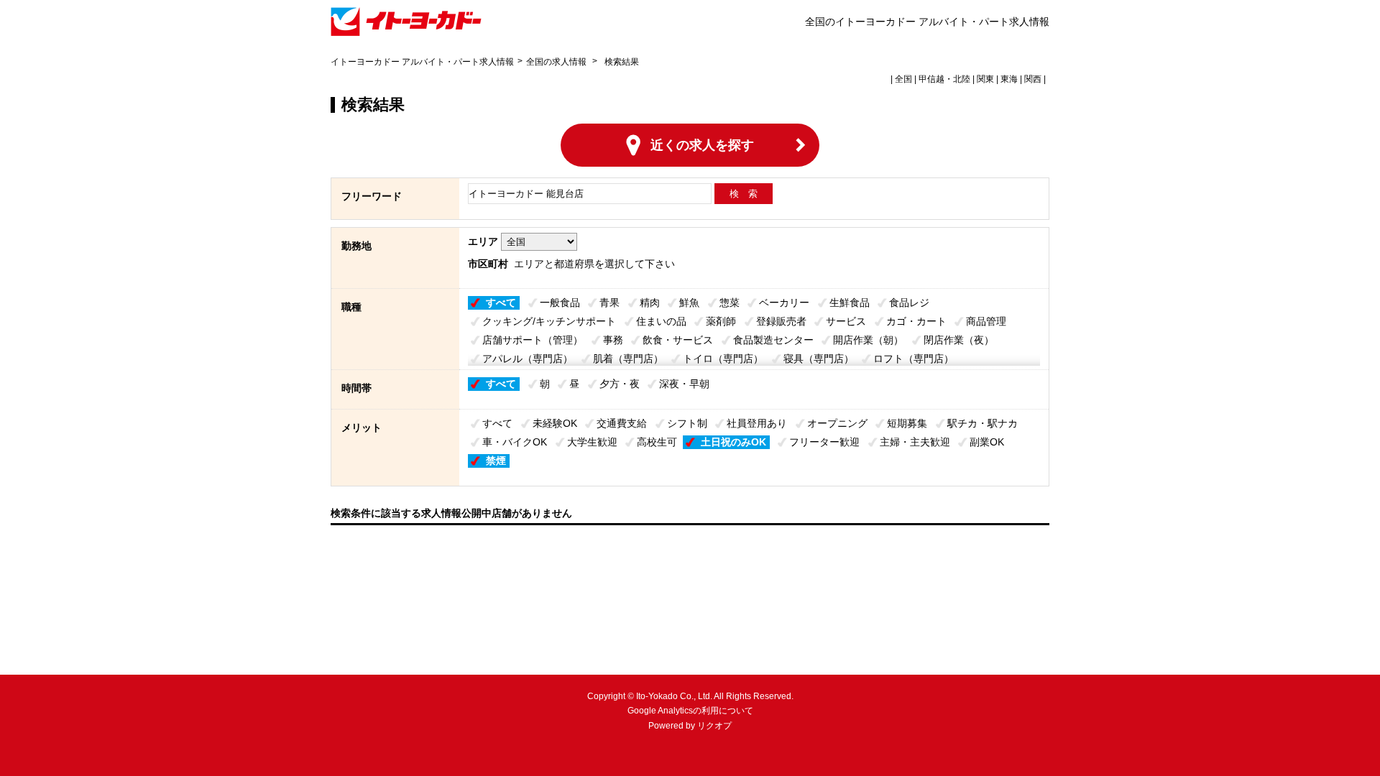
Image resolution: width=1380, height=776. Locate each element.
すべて (501, 302)
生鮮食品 (849, 302)
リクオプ (714, 726)
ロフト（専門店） (913, 358)
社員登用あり (757, 423)
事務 (613, 340)
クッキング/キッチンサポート (549, 321)
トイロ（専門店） (723, 358)
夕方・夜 (619, 383)
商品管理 (986, 321)
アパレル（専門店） (527, 358)
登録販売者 (781, 321)
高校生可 (657, 442)
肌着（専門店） (628, 358)
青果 (609, 302)
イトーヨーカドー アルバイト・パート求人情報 (422, 62)
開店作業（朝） (868, 340)
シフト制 (687, 423)
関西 (1032, 79)
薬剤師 (721, 321)
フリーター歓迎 (824, 442)
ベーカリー (784, 302)
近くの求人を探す (702, 145)
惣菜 (729, 302)
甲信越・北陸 (944, 79)
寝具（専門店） (818, 358)
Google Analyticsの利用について (690, 711)
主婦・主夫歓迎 (915, 442)
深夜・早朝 (684, 383)
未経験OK (555, 423)
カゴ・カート (916, 321)
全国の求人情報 (557, 62)
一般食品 (560, 302)
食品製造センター (773, 340)
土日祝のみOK (733, 442)
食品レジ (909, 302)
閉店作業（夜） (959, 340)
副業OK (987, 442)
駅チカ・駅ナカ (982, 423)
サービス (846, 321)
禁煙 (496, 460)
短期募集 (907, 423)
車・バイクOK (514, 442)
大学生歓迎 (592, 442)
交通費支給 (622, 423)
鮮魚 (689, 302)
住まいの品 (661, 321)
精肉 (650, 302)
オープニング (837, 423)
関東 (985, 79)
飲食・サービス (678, 340)
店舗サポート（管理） (532, 340)
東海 (1009, 79)
